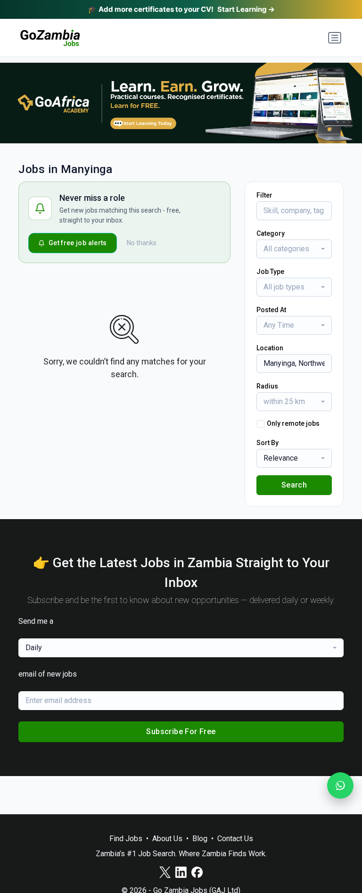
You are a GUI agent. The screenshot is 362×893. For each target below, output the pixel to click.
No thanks (141, 243)
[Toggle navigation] (335, 38)
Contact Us (235, 838)
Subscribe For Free (180, 731)
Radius (267, 386)
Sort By (267, 442)
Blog (199, 838)
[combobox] (294, 249)
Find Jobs (125, 838)
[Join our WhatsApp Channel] (340, 785)
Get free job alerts (78, 243)
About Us (167, 838)
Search (294, 484)
